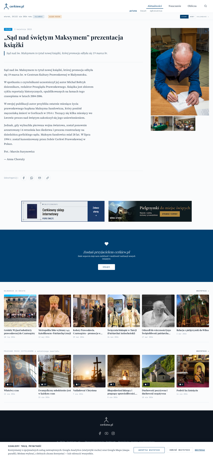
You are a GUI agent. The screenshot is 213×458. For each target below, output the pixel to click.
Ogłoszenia (156, 11)
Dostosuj (200, 450)
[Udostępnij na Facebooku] (24, 178)
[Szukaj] (205, 6)
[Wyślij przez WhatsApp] (32, 178)
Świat (143, 11)
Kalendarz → (203, 16)
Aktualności (155, 6)
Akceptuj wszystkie (149, 450)
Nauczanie (175, 6)
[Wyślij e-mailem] (40, 178)
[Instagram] (113, 433)
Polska (133, 11)
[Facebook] (100, 433)
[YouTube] (106, 433)
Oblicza (192, 6)
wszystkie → (203, 291)
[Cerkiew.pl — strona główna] (14, 6)
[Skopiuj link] (48, 178)
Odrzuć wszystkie (180, 450)
